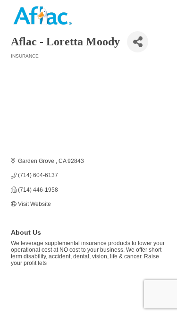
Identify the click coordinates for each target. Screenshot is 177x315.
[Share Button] (137, 41)
